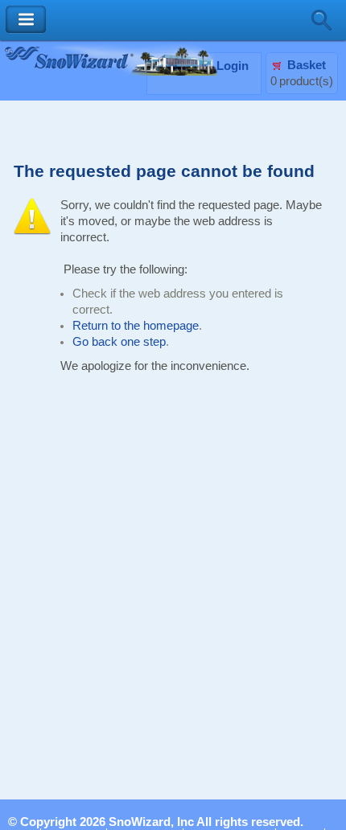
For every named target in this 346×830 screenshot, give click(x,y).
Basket (306, 65)
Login (232, 66)
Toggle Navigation (26, 20)
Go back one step (119, 341)
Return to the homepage (135, 325)
